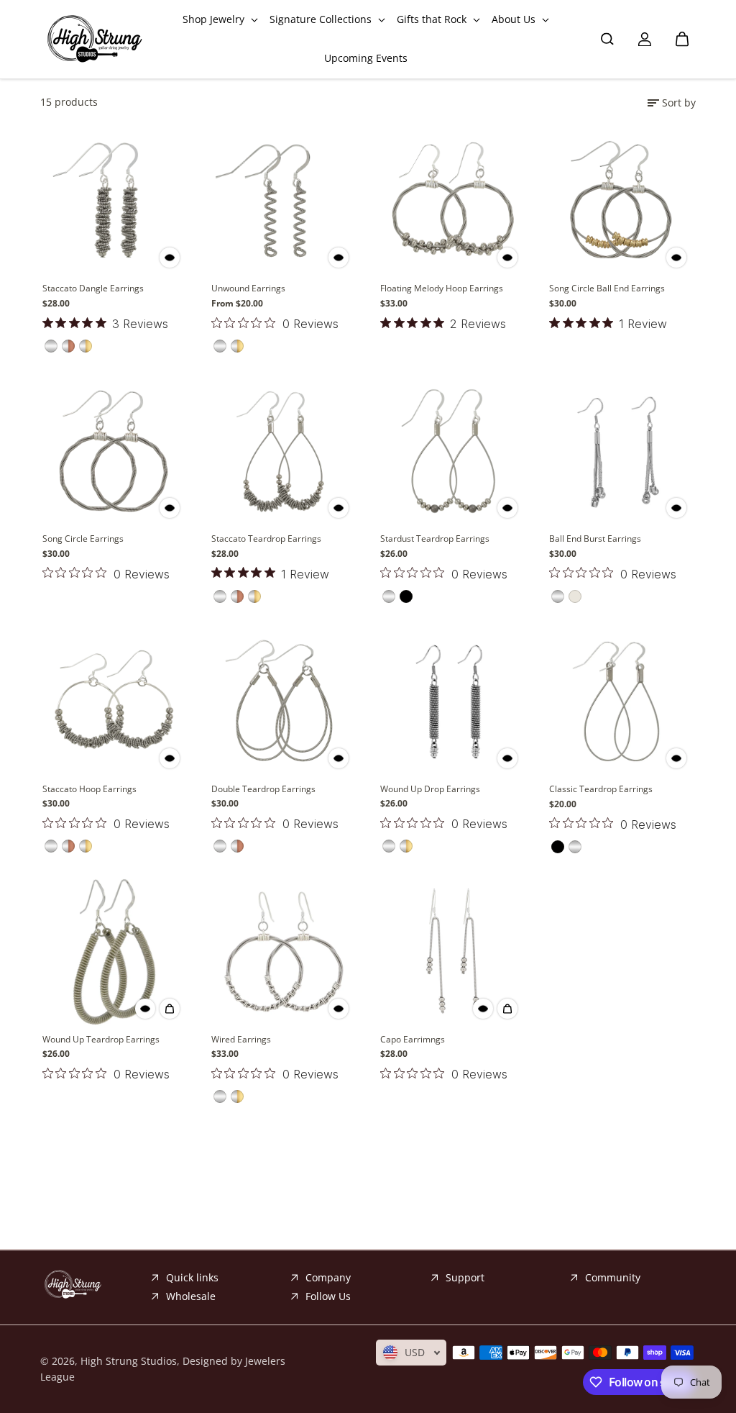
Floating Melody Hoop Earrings (441, 288)
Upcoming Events (366, 58)
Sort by (679, 102)
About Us (515, 19)
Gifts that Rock (433, 19)
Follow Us (328, 1296)
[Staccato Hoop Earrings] (114, 701)
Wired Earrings (241, 1039)
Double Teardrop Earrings (263, 789)
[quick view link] (169, 257)
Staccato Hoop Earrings (89, 789)
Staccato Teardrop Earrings (266, 538)
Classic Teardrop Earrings (601, 789)
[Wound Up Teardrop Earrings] (114, 951)
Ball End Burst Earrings (595, 538)
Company (328, 1277)
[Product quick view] (169, 1008)
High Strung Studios (128, 1361)
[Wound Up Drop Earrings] (452, 701)
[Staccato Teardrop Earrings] (283, 450)
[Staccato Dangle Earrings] (114, 200)
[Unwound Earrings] (283, 200)
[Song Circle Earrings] (114, 450)
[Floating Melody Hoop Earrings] (452, 200)
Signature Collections (322, 19)
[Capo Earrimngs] (452, 951)
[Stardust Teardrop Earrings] (452, 450)
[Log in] (644, 39)
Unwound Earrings (248, 288)
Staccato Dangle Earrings (93, 288)
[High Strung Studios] (94, 39)
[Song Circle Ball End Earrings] (621, 200)
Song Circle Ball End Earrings (607, 288)
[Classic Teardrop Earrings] (621, 701)
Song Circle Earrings (83, 538)
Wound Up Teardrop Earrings (101, 1039)
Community (612, 1277)
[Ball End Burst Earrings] (621, 450)
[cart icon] (682, 39)
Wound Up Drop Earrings (430, 789)
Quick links (192, 1277)
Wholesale (191, 1296)
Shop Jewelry (215, 19)
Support (465, 1277)
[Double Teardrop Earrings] (283, 701)
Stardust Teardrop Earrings (434, 538)
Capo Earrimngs (412, 1039)
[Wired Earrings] (283, 951)
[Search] (607, 39)
